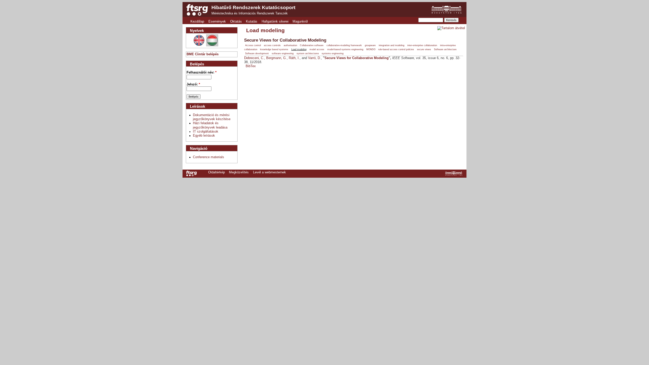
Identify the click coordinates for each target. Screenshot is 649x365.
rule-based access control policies (396, 49)
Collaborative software (311, 45)
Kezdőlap (197, 21)
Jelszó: (193, 84)
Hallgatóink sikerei (275, 21)
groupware (370, 45)
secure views (424, 49)
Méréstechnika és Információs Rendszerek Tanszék (249, 13)
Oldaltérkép (216, 172)
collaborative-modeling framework (344, 45)
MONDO (370, 49)
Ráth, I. (294, 58)
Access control (253, 45)
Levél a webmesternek (269, 172)
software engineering (283, 53)
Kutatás (251, 21)
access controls (272, 45)
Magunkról (300, 21)
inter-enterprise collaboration (422, 45)
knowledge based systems (274, 49)
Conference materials (208, 157)
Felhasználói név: (202, 72)
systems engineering (333, 53)
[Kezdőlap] (197, 10)
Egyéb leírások (204, 135)
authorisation (290, 45)
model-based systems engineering (345, 49)
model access (317, 49)
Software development (257, 53)
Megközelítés (239, 172)
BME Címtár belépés (203, 54)
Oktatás (236, 21)
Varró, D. (314, 58)
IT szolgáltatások (205, 131)
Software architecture (445, 49)
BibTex (251, 66)
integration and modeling (391, 45)
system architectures (308, 53)
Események (217, 21)
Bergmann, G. (276, 58)
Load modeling (299, 49)
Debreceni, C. (254, 58)
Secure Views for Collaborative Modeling (285, 40)
